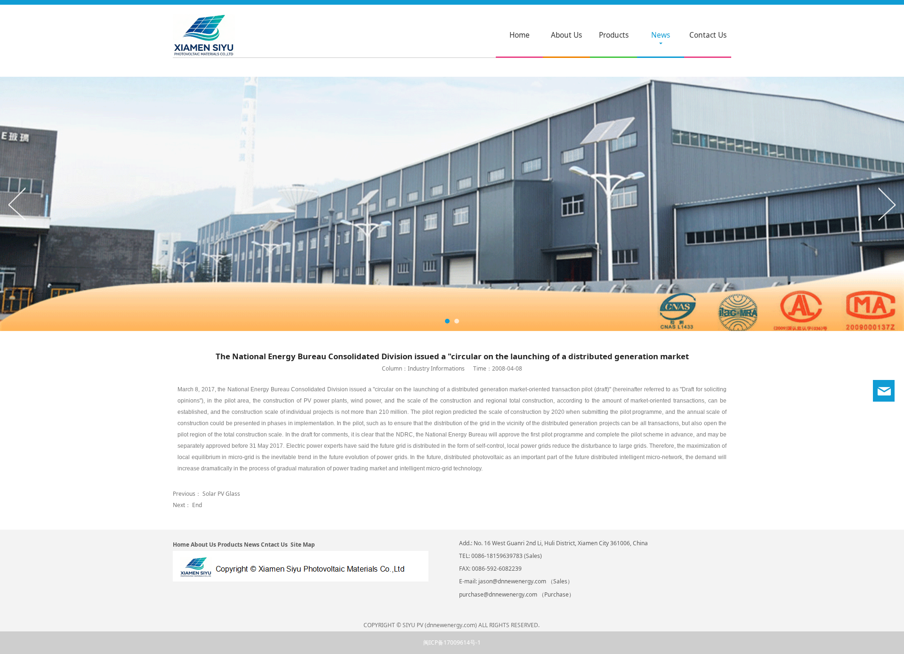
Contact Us (707, 35)
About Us (566, 35)
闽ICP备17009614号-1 (452, 642)
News (660, 35)
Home (519, 35)
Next (886, 204)
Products (614, 35)
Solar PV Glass (221, 494)
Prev (17, 204)
